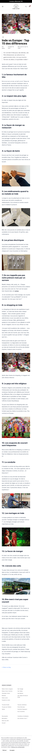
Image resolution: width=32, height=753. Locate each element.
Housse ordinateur (22, 704)
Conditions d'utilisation (23, 716)
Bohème (4, 695)
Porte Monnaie (21, 707)
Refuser (5, 750)
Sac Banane (20, 693)
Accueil (3, 723)
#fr (3, 37)
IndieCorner (6, 685)
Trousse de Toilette (6, 707)
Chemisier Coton (6, 693)
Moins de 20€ (5, 720)
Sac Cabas (20, 691)
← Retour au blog (6, 667)
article (17, 291)
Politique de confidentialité (17, 747)
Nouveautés (5, 716)
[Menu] (2, 6)
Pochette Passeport (22, 709)
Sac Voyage (20, 689)
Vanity (3, 709)
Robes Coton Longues (7, 689)
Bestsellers (4, 718)
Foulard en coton (6, 700)
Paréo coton (5, 697)
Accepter (12, 750)
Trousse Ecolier (5, 704)
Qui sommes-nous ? (22, 718)
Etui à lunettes (21, 711)
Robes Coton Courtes (7, 691)
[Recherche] (26, 6)
